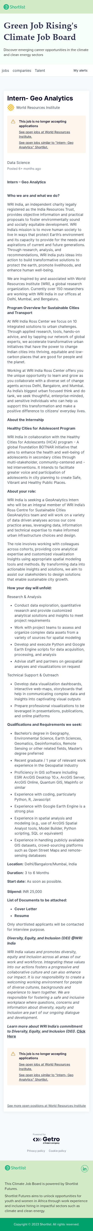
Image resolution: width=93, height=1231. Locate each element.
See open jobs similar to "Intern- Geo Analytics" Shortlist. (46, 145)
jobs (5, 70)
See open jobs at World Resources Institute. (44, 134)
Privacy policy (36, 1150)
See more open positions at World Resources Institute (46, 1106)
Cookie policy (57, 1150)
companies (22, 70)
